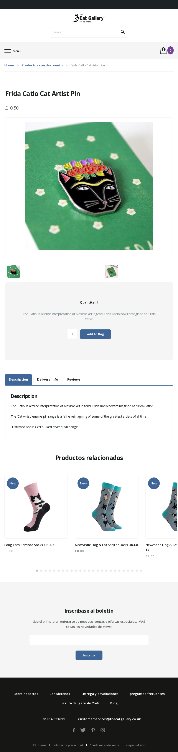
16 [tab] (102, 571)
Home (9, 65)
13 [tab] (89, 571)
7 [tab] (63, 571)
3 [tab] (45, 571)
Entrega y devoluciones (100, 693)
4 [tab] (50, 571)
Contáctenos (59, 693)
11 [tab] (80, 571)
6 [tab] (59, 571)
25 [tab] (141, 571)
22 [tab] (128, 571)
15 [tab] (98, 571)
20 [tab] (119, 571)
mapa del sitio (135, 745)
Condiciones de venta (104, 745)
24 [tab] (137, 571)
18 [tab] (111, 571)
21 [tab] (124, 571)
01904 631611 (54, 719)
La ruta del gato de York (80, 703)
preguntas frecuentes (147, 693)
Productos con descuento (42, 65)
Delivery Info (47, 379)
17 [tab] (106, 571)
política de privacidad (68, 745)
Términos (39, 745)
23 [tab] (132, 571)
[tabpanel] (36, 514)
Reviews (74, 379)
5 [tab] (54, 571)
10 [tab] (76, 571)
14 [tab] (93, 571)
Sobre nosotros (25, 693)
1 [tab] (37, 571)
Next (167, 518)
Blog (114, 703)
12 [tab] (85, 571)
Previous (10, 518)
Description (18, 379)
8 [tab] (67, 571)
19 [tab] (115, 571)
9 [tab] (72, 571)
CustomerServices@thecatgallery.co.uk (109, 719)
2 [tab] (41, 571)
